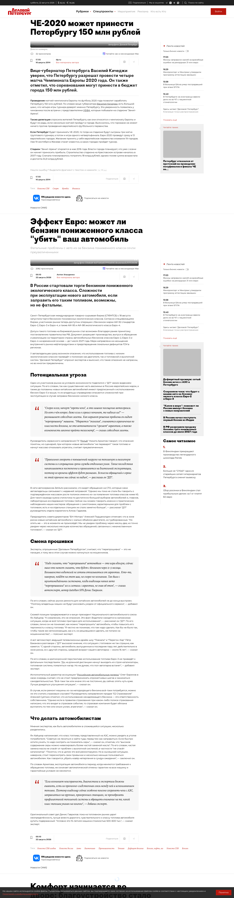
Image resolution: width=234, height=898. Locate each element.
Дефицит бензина (135, 848)
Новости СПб (43, 188)
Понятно (224, 892)
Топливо (121, 848)
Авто (79, 848)
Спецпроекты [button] (103, 11)
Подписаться (139, 2)
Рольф (84, 441)
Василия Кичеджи (107, 104)
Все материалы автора (67, 62)
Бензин (185, 848)
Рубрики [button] (83, 11)
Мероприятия (126, 11)
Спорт (56, 188)
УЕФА (86, 110)
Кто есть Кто (158, 11)
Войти (218, 11)
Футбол (65, 188)
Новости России (66, 848)
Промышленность (106, 848)
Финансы (76, 188)
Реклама (142, 11)
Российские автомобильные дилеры (98, 674)
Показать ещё (170, 120)
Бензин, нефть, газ (155, 848)
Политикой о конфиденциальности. (21, 894)
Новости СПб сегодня (46, 848)
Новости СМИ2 (38, 207)
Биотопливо (89, 848)
